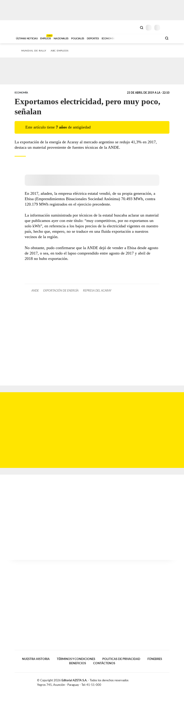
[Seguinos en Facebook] (153, 681)
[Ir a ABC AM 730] (135, 38)
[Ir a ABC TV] (123, 38)
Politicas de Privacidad (121, 659)
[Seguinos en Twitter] (158, 681)
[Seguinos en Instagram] (167, 681)
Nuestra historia (36, 659)
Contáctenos (104, 663)
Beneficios (77, 663)
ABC (23, 27)
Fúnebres (154, 659)
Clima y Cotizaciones (134, 27)
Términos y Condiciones (76, 659)
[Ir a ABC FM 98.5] (153, 38)
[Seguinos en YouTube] (163, 681)
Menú (166, 27)
